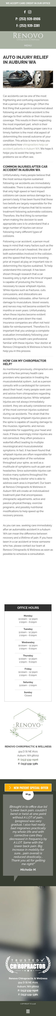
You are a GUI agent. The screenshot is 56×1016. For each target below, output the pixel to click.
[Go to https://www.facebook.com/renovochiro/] (25, 12)
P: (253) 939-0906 (28, 18)
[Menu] (28, 1011)
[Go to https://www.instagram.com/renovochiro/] (29, 12)
